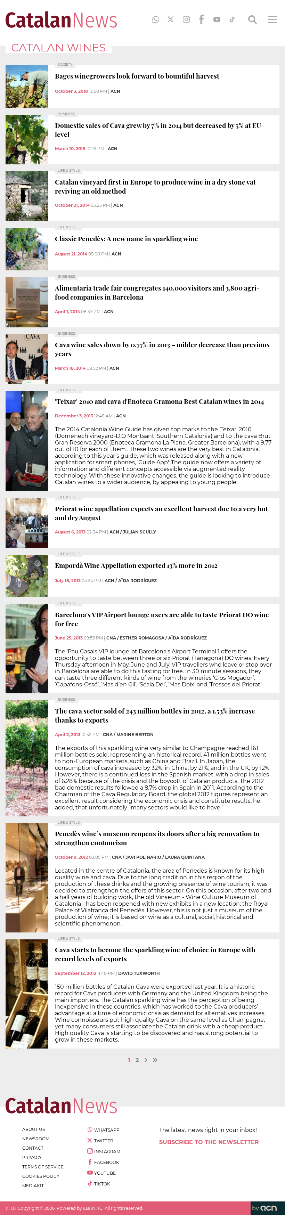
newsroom (35, 1138)
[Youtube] (217, 19)
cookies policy (40, 1176)
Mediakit (33, 1185)
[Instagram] (186, 19)
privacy (32, 1157)
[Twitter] (171, 19)
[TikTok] (232, 19)
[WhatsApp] (155, 19)
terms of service (43, 1166)
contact (32, 1148)
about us (33, 1129)
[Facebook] (201, 19)
